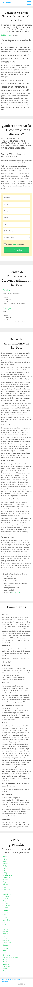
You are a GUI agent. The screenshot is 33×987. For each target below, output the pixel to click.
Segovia (5, 948)
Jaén (4, 915)
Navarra (5, 936)
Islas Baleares (7, 875)
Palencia (6, 940)
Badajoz (5, 873)
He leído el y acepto (15, 244)
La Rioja (5, 918)
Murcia (5, 934)
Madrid (5, 929)
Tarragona (6, 955)
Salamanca (6, 945)
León (4, 922)
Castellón (6, 892)
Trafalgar (7, 308)
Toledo (5, 962)
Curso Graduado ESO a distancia (12, 980)
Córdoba (6, 896)
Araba (5, 866)
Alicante (5, 861)
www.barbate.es (16, 592)
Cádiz (5, 887)
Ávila (4, 870)
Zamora (5, 969)
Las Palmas (6, 920)
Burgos (5, 882)
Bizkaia (5, 880)
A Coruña (6, 857)
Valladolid (6, 966)
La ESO (8, 3)
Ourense (6, 938)
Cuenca (5, 899)
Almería (5, 864)
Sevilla (5, 950)
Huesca (5, 912)
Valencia (6, 964)
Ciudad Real (7, 894)
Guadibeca (8, 290)
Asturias (6, 868)
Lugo (4, 927)
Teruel (5, 960)
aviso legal (16, 244)
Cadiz (9, 35)
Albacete (6, 859)
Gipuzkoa (6, 908)
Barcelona (6, 877)
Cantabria (6, 889)
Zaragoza (6, 971)
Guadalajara (7, 905)
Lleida (5, 924)
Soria (5, 953)
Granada (6, 903)
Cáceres (5, 884)
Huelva (5, 910)
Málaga (5, 931)
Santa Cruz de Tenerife (10, 957)
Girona (5, 901)
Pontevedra (7, 943)
